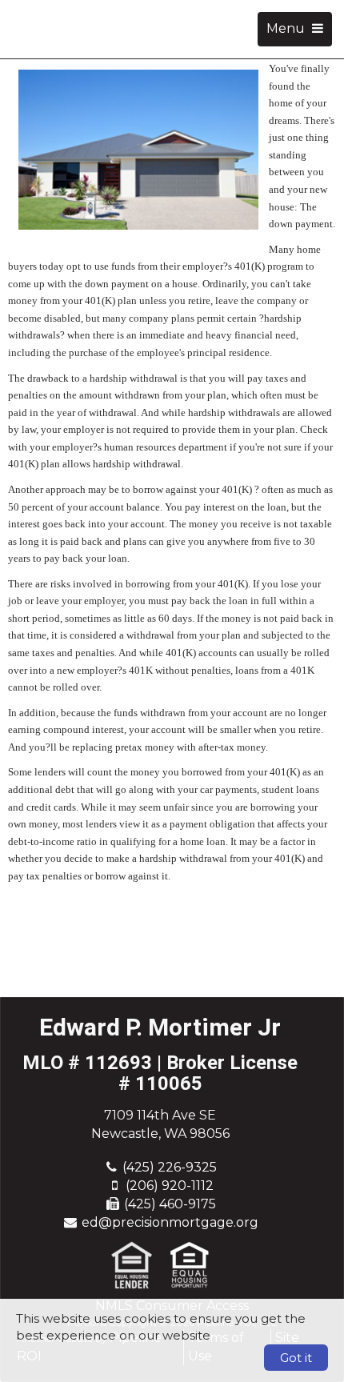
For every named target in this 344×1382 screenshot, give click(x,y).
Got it (296, 1357)
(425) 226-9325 (169, 1167)
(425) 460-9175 (170, 1204)
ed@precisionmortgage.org (170, 1222)
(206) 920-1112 (170, 1185)
